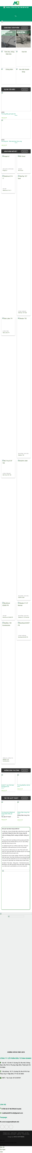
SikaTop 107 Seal (22, 312)
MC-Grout (20, 170)
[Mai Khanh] (16, 3)
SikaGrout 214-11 (7, 190)
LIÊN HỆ (19, 1134)
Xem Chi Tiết (4, 117)
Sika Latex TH (6, 332)
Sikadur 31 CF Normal (23, 617)
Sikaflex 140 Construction (6, 760)
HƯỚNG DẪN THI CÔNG (9, 1134)
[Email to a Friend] (11, 1127)
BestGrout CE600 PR (8, 617)
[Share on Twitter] (7, 1127)
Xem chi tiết (4, 819)
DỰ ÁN (27, 1133)
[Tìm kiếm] (30, 3)
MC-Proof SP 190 (7, 475)
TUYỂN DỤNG (26, 1134)
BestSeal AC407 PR (23, 637)
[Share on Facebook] (2, 1127)
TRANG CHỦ (6, 1133)
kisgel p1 (5, 170)
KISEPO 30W (21, 597)
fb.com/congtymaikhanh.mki (9, 1122)
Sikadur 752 (21, 455)
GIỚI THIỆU (14, 1133)
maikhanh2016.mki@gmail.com (12, 1113)
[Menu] (2, 3)
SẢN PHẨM (21, 1133)
